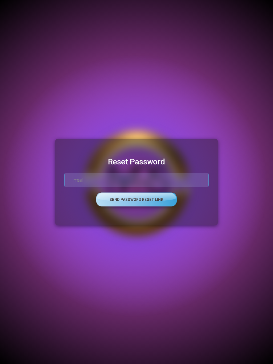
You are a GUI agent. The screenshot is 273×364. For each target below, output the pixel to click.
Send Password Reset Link (136, 199)
